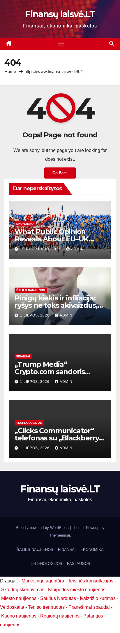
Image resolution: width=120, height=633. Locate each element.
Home (10, 71)
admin (77, 249)
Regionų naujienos (60, 615)
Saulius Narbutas (58, 598)
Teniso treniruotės (46, 607)
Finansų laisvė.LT (60, 14)
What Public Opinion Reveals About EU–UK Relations (52, 238)
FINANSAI (23, 356)
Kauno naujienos (18, 615)
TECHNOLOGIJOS (29, 422)
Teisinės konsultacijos (90, 580)
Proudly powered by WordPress (43, 527)
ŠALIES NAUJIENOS (30, 290)
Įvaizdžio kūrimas (98, 598)
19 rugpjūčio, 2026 (41, 249)
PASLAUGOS (78, 563)
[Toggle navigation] (61, 44)
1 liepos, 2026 (35, 315)
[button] (111, 43)
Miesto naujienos (18, 598)
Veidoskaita (12, 607)
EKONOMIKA (25, 223)
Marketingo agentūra (43, 580)
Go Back (60, 173)
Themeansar (59, 535)
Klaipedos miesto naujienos (76, 589)
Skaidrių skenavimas (22, 589)
